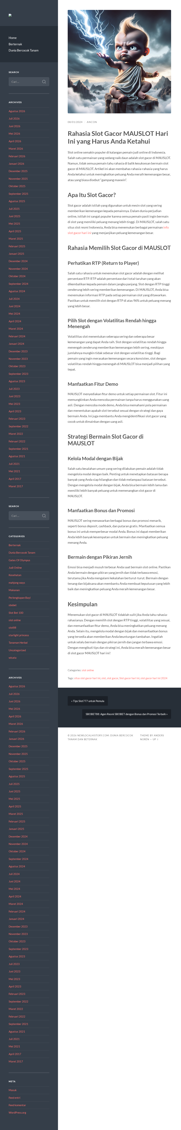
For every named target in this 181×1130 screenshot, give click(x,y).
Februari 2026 (17, 156)
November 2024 (18, 268)
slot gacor (112, 678)
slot (103, 678)
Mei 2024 (14, 313)
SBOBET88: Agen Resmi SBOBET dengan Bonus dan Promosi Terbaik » (127, 714)
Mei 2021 (14, 471)
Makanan (14, 590)
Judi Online (15, 567)
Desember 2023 (18, 351)
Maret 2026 (16, 148)
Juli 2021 (14, 463)
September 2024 (18, 283)
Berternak (15, 44)
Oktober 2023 (17, 366)
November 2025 (18, 178)
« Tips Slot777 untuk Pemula (87, 701)
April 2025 (15, 231)
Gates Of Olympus (19, 560)
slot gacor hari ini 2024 (154, 678)
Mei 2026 (14, 133)
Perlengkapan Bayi (20, 597)
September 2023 (18, 373)
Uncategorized (17, 650)
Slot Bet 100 (16, 612)
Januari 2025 (16, 253)
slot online (15, 620)
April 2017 (15, 478)
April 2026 (15, 141)
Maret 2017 (16, 486)
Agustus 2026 (17, 111)
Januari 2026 (16, 163)
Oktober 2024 (17, 276)
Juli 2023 (14, 388)
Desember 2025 (18, 171)
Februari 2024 (17, 336)
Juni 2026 (14, 126)
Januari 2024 (16, 343)
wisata (12, 657)
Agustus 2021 (17, 456)
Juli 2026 (14, 118)
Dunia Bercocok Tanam (24, 50)
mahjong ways (17, 582)
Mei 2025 (14, 223)
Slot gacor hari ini (129, 678)
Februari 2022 (17, 441)
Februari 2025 (17, 246)
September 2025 (18, 193)
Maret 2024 (16, 328)
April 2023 (15, 411)
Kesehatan (15, 575)
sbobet (13, 605)
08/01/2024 (75, 122)
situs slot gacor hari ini (87, 678)
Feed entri (14, 1097)
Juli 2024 (14, 298)
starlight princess (19, 635)
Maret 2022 (16, 433)
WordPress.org (17, 1112)
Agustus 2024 (17, 291)
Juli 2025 (14, 208)
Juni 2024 (14, 306)
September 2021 (18, 448)
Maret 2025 (16, 238)
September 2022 (18, 426)
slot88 (12, 627)
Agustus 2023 (17, 381)
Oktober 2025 (17, 186)
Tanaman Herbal (18, 642)
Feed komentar (17, 1105)
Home (13, 38)
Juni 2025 (14, 216)
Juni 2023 (14, 396)
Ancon (92, 122)
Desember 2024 (18, 261)
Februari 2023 (17, 418)
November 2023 (18, 358)
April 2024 (15, 321)
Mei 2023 (14, 403)
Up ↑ (156, 739)
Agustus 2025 (17, 201)
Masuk (13, 1090)
